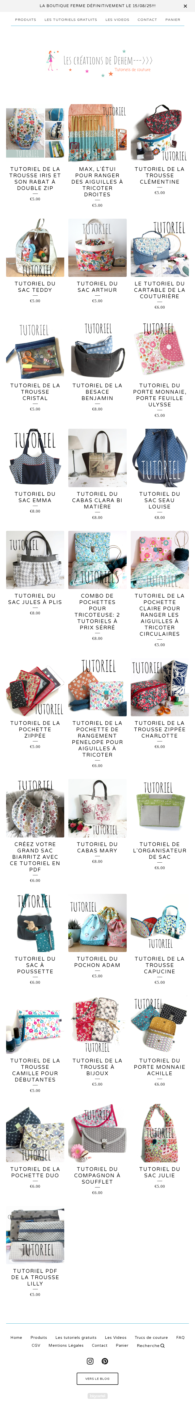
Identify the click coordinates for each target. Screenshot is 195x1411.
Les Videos (117, 20)
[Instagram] (90, 1361)
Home (16, 1337)
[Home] (97, 62)
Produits (25, 20)
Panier (172, 20)
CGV (36, 1345)
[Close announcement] (185, 6)
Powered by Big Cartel (98, 1396)
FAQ (180, 1337)
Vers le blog (97, 1379)
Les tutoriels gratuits (70, 20)
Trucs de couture (151, 1337)
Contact (147, 20)
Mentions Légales (66, 1345)
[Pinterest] (105, 1361)
